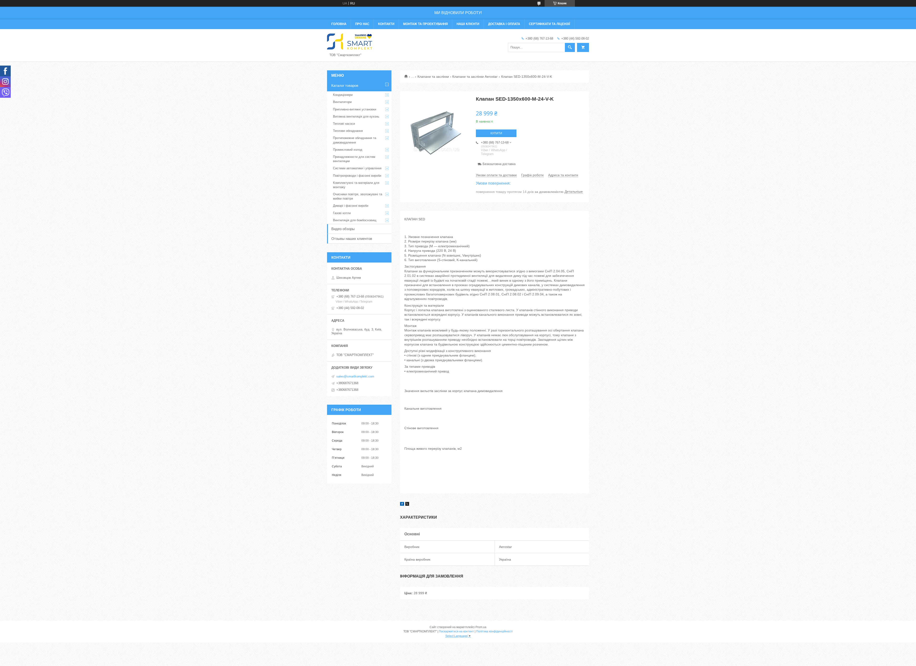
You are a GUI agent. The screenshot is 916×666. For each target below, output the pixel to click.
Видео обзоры (343, 229)
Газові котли (342, 213)
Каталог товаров (344, 85)
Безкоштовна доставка (499, 164)
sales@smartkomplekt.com (355, 376)
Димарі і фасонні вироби (350, 205)
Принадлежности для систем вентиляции (354, 159)
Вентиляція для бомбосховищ (354, 220)
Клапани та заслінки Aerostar (475, 76)
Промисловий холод (347, 149)
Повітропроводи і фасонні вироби (357, 175)
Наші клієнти (468, 24)
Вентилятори (342, 102)
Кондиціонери (343, 95)
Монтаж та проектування (425, 24)
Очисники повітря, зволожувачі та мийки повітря (357, 196)
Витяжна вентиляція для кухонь (356, 116)
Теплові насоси (344, 123)
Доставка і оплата (504, 24)
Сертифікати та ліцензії (549, 24)
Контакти (386, 24)
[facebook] (402, 504)
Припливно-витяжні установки (354, 109)
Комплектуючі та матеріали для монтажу (356, 185)
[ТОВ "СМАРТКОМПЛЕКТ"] (349, 41)
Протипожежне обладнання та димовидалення (354, 140)
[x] (407, 504)
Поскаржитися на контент (456, 631)
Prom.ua (480, 627)
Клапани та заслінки (433, 76)
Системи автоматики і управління (357, 168)
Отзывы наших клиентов (351, 239)
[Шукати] (570, 47)
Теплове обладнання (348, 131)
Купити (496, 133)
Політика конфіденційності (494, 631)
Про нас (362, 24)
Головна (338, 24)
